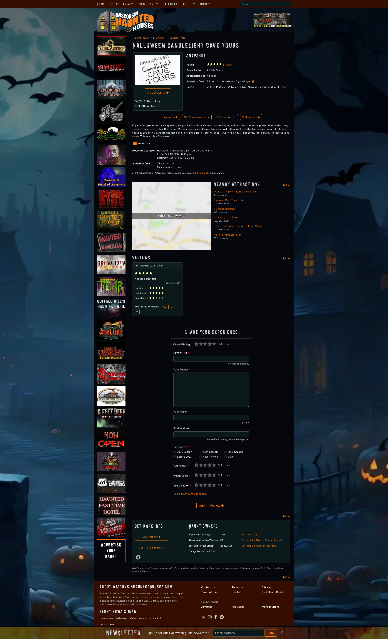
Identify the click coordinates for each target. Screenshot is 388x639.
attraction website (200, 173)
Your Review (181, 369)
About (187, 4)
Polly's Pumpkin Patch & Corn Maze (235, 191)
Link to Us (238, 592)
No (171, 307)
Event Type (146, 4)
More (204, 4)
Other (231, 456)
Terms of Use (209, 592)
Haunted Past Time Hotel (229, 200)
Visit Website (156, 92)
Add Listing (238, 606)
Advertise (206, 606)
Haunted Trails (177, 37)
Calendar (170, 4)
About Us (237, 587)
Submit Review (210, 505)
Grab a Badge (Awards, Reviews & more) (262, 540)
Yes (164, 307)
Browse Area (120, 4)
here (147, 571)
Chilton (160, 37)
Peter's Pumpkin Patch (227, 234)
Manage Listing (270, 606)
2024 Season (210, 451)
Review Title (181, 352)
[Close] (282, 632)
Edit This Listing (250, 534)
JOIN (270, 633)
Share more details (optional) (190, 493)
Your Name (180, 411)
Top (285, 184)
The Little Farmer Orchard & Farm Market (238, 226)
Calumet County (142, 37)
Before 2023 (184, 456)
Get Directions (224, 117)
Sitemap (266, 587)
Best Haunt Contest (274, 592)
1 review (227, 64)
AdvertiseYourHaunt (111, 550)
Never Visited (210, 456)
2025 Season (184, 451)
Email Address (182, 428)
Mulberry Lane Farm (226, 217)
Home (101, 4)
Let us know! (106, 624)
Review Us (169, 117)
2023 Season (235, 451)
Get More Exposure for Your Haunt (259, 545)
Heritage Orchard (224, 208)
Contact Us (208, 587)
